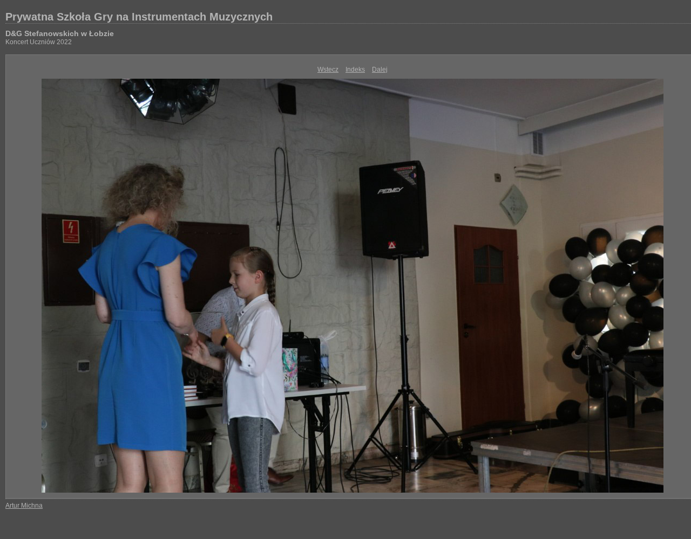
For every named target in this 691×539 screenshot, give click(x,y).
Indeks (355, 69)
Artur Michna (24, 505)
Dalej (380, 69)
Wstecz (327, 69)
